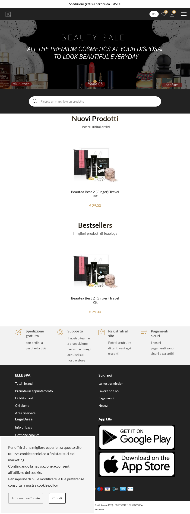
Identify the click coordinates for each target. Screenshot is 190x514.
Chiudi (57, 498)
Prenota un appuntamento (34, 391)
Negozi (103, 405)
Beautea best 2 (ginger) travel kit (95, 193)
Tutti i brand (24, 383)
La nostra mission (111, 383)
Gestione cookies (27, 435)
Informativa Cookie (26, 498)
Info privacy (23, 427)
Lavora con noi (109, 391)
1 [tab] (89, 81)
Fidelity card (24, 398)
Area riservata (25, 413)
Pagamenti (106, 398)
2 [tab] (95, 81)
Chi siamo (22, 405)
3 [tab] (100, 81)
